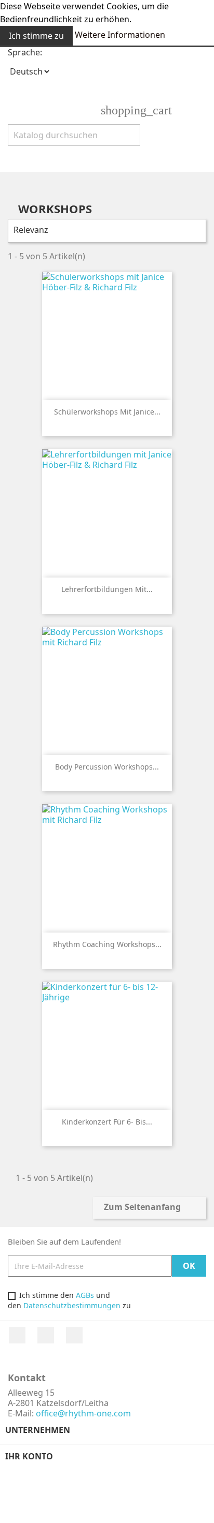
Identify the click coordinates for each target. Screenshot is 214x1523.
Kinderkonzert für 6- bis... (107, 1122)
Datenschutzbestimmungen (72, 1305)
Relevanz (106, 231)
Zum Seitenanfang (149, 1208)
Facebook (17, 1335)
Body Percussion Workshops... (107, 767)
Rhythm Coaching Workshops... (107, 944)
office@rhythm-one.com (83, 1413)
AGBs (85, 1295)
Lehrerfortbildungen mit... (107, 589)
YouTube (45, 1335)
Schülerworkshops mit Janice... (107, 412)
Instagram (74, 1335)
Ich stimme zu (36, 35)
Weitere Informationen (120, 34)
